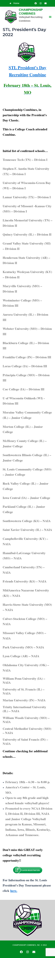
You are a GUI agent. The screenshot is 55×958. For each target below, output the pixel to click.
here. (13, 890)
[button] (50, 17)
